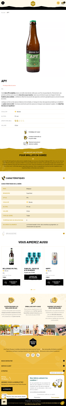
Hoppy (48, 268)
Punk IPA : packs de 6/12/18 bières (31, 269)
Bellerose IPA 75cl (10, 268)
